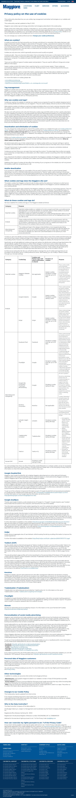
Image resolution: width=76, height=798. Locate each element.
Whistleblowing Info (62, 752)
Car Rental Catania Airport (9, 764)
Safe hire (59, 754)
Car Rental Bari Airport (8, 771)
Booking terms (7, 755)
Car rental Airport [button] (10, 761)
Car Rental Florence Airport (10, 778)
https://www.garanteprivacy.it (52, 726)
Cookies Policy (43, 751)
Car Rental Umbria (44, 778)
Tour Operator (34, 1)
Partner (17, 1)
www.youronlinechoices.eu (13, 81)
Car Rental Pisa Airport (9, 767)
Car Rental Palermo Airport (10, 766)
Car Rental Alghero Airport (10, 774)
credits (72, 795)
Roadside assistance (26, 749)
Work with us (42, 754)
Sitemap (59, 756)
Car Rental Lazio (43, 769)
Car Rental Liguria (43, 771)
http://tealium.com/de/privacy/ (29, 568)
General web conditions (9, 753)
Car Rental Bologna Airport (10, 777)
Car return (59, 751)
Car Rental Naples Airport (9, 772)
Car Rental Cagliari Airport (9, 769)
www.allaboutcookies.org (12, 80)
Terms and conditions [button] (7, 746)
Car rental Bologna (62, 774)
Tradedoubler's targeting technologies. (30, 591)
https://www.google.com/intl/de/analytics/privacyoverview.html (50, 522)
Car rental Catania (61, 769)
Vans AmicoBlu (44, 1)
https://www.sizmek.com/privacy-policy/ (16, 609)
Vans (25, 8)
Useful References (26, 751)
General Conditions (8, 751)
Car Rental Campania (44, 767)
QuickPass (65, 6)
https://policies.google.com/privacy (21, 648)
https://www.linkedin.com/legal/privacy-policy (24, 650)
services (45, 6)
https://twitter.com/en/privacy (19, 647)
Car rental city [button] (62, 761)
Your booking (62, 1)
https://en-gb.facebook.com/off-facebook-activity (48, 654)
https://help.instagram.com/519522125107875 (25, 645)
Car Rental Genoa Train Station (29, 766)
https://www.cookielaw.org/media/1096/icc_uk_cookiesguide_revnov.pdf (26, 83)
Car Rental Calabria (44, 766)
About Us (41, 748)
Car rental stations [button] (28, 761)
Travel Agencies (25, 1)
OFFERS (55, 6)
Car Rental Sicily (43, 775)
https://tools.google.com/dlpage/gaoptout (50, 526)
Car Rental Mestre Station (27, 777)
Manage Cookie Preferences (46, 752)
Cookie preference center (51, 130)
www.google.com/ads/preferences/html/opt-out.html (52, 492)
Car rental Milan (61, 766)
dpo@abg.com (51, 718)
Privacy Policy (58, 31)
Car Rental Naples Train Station (29, 769)
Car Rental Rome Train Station (29, 764)
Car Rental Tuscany (44, 777)
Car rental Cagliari (61, 775)
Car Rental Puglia (43, 772)
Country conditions (8, 756)
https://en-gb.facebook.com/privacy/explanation (26, 644)
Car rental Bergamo (62, 777)
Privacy (41, 749)
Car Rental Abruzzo (44, 764)
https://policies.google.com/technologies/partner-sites (20, 495)
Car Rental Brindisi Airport (9, 775)
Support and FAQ (61, 748)
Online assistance (61, 749)
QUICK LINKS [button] (61, 744)
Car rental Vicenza (61, 778)
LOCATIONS (27, 6)
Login (68, 1)
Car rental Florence (62, 772)
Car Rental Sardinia (44, 774)
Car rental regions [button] (46, 761)
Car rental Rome (61, 764)
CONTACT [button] (24, 744)
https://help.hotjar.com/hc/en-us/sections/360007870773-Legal (51, 538)
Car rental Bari (60, 771)
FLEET (37, 6)
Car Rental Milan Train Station (28, 767)
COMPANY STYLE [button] (44, 744)
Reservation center (26, 748)
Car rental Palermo (62, 767)
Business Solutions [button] (7, 1)
